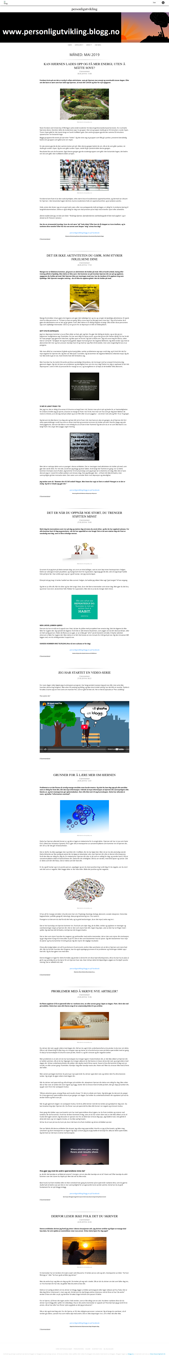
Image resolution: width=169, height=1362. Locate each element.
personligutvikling (84, 8)
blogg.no (131, 1354)
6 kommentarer (84, 779)
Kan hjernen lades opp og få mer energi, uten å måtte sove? (84, 66)
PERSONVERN (79, 1349)
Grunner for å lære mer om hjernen (84, 775)
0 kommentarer (84, 71)
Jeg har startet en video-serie (84, 672)
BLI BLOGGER (108, 1349)
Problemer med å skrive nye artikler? (84, 991)
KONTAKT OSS (97, 1349)
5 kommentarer (84, 1220)
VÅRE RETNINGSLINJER (64, 1349)
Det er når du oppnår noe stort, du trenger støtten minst (84, 514)
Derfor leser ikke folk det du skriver (84, 1216)
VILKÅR (87, 1349)
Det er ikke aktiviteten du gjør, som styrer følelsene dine (84, 257)
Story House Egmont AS (157, 1354)
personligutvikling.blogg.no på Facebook (84, 233)
